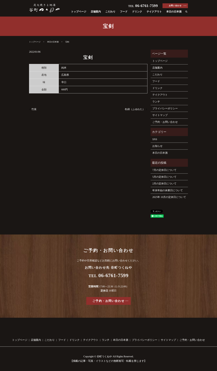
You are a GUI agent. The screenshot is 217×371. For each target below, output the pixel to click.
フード (124, 11)
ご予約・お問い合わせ (165, 122)
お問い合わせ (175, 5)
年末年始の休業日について (167, 190)
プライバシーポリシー (165, 108)
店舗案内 (96, 11)
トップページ (78, 11)
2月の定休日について (164, 183)
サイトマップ (160, 115)
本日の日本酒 (174, 11)
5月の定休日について (164, 176)
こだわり (110, 11)
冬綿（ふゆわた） (135, 109)
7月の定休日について (164, 170)
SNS (154, 139)
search (186, 11)
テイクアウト (154, 11)
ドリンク (137, 11)
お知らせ (157, 146)
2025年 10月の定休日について (169, 197)
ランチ (156, 101)
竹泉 (34, 109)
